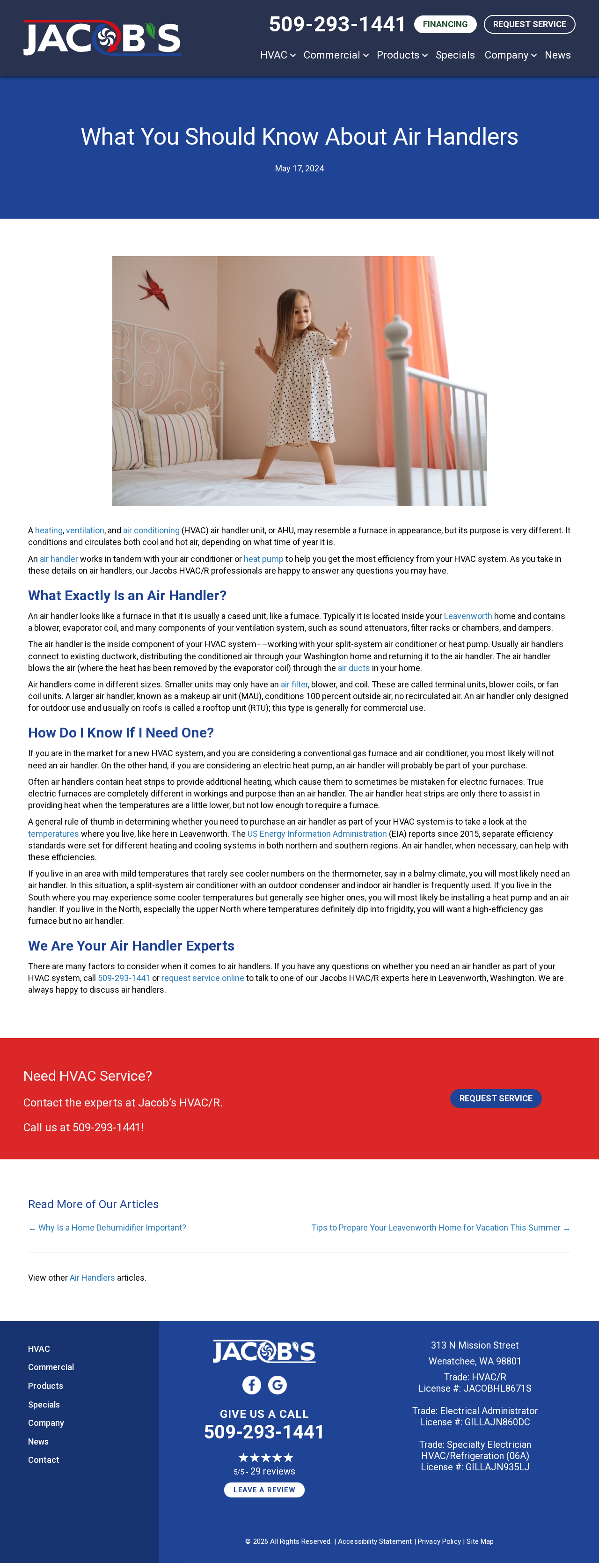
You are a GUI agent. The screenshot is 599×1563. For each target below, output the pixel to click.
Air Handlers (92, 1278)
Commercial (332, 55)
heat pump (264, 559)
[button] (293, 55)
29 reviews (272, 1471)
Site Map (480, 1541)
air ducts (354, 668)
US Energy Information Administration (317, 834)
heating (49, 530)
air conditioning (151, 530)
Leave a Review (265, 1490)
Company (506, 55)
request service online (202, 978)
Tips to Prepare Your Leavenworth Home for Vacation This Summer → (441, 1227)
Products (398, 55)
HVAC (273, 55)
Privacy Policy (439, 1541)
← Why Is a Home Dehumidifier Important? (107, 1227)
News (558, 55)
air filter (294, 684)
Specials (455, 55)
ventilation (85, 530)
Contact (43, 1460)
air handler (59, 559)
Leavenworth (468, 616)
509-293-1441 (338, 24)
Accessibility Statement (375, 1541)
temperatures (53, 834)
